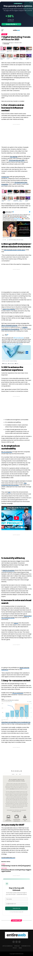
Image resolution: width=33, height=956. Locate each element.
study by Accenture (8, 570)
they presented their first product (14, 484)
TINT (9, 492)
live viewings (13, 156)
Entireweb (6, 43)
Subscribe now (16, 908)
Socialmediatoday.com (8, 857)
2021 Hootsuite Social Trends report (14, 250)
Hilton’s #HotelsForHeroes (9, 325)
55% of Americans (17, 693)
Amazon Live (5, 176)
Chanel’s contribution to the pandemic (14, 328)
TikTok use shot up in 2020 (16, 160)
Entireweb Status (25, 946)
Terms (20, 948)
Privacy (15, 948)
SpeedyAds (17, 946)
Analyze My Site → (11, 24)
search (16, 623)
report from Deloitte (9, 309)
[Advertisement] (16, 134)
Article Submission (7, 946)
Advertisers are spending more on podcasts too (15, 722)
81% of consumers (6, 452)
